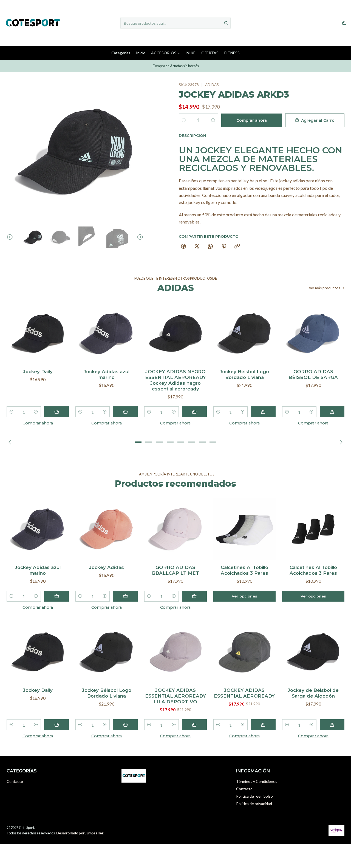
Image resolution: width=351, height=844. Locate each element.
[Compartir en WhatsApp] (210, 246)
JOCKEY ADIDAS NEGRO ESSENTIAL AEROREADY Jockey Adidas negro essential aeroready (175, 380)
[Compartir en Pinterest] (223, 246)
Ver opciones (244, 596)
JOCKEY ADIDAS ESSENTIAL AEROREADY (244, 693)
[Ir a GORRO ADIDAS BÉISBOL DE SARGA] (313, 333)
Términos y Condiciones (256, 781)
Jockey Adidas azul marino (106, 374)
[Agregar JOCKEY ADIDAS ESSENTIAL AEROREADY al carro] (263, 724)
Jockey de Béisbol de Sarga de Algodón (313, 693)
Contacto (15, 781)
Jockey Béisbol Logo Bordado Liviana (244, 374)
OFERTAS (210, 52)
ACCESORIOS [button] (163, 52)
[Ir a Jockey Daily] (38, 333)
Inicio (140, 52)
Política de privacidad (254, 803)
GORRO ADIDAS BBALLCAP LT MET (175, 570)
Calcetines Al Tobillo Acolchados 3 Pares (244, 570)
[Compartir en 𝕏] (197, 246)
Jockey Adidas (106, 567)
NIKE (191, 52)
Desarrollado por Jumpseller (79, 833)
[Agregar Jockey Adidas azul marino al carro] (125, 411)
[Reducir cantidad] (183, 120)
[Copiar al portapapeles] (237, 246)
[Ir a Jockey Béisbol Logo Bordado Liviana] (244, 333)
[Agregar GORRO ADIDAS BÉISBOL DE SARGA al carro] (332, 411)
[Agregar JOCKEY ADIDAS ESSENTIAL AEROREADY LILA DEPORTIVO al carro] (194, 724)
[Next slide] (139, 237)
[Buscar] (226, 23)
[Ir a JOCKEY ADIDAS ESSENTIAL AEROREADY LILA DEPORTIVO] (175, 652)
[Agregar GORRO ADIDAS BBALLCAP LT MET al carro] (194, 596)
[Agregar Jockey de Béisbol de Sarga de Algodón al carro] (332, 724)
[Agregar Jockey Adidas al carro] (125, 596)
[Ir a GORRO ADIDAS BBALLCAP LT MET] (175, 529)
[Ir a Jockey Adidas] (106, 529)
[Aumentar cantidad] (213, 120)
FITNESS (232, 52)
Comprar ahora (251, 120)
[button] (138, 442)
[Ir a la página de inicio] (32, 23)
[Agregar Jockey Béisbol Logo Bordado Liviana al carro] (263, 411)
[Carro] (344, 23)
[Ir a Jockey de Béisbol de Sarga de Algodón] (313, 652)
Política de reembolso (254, 796)
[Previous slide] (11, 237)
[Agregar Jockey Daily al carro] (56, 411)
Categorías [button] (120, 52)
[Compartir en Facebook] (183, 246)
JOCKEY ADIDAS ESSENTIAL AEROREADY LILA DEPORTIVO (175, 695)
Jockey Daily (38, 371)
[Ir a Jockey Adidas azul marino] (106, 333)
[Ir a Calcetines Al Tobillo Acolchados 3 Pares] (244, 529)
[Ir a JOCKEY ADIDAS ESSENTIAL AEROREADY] (244, 652)
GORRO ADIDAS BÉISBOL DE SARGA (313, 374)
